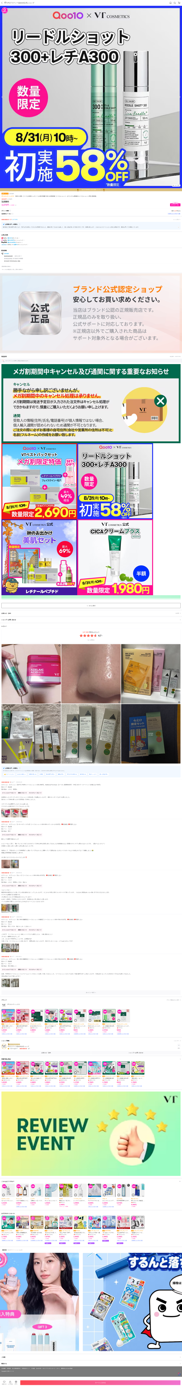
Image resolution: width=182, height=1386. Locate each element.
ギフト (16, 1384)
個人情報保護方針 (16, 1368)
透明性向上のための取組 (66, 1368)
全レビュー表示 (90, 992)
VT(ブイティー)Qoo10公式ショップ (20, 3)
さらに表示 (92, 605)
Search (175, 3)
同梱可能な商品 (6, 1059)
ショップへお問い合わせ (91, 619)
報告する (4, 1363)
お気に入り (4, 1384)
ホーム (58, 1368)
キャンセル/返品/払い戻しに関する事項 (12, 269)
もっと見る (91, 640)
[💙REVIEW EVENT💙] (91, 1134)
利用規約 (9, 1368)
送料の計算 (17, 256)
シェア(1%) (10, 1384)
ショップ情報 (90, 1040)
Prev (3, 97)
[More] (16, 205)
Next (178, 97)
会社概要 (3, 1368)
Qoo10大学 (38, 1368)
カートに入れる (100, 1382)
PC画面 (33, 1368)
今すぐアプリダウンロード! (49, 1368)
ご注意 (3, 1357)
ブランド (90, 1000)
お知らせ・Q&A (90, 613)
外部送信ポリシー (26, 1368)
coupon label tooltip (12, 214)
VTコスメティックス (8, 196)
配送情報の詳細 (6, 266)
